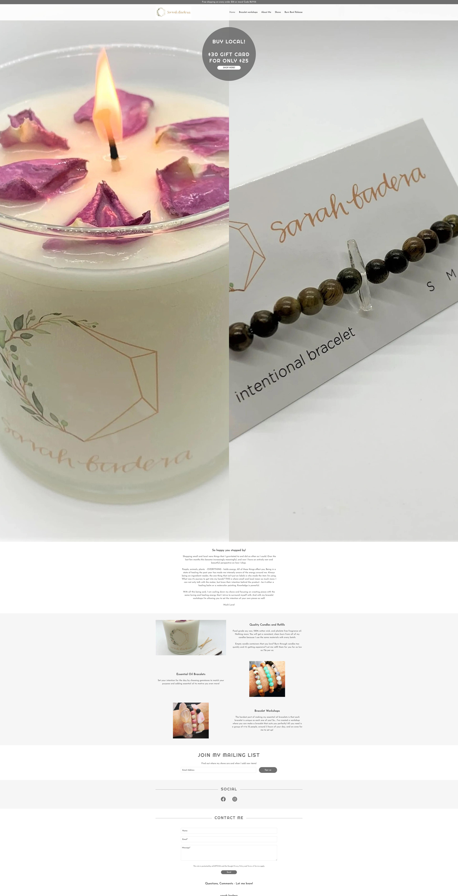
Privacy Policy (239, 866)
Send (229, 872)
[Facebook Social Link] (223, 799)
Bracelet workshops (248, 12)
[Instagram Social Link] (234, 799)
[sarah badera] (173, 12)
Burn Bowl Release (293, 12)
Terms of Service (254, 866)
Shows (278, 12)
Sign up (268, 770)
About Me (266, 12)
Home (232, 12)
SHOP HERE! (229, 68)
